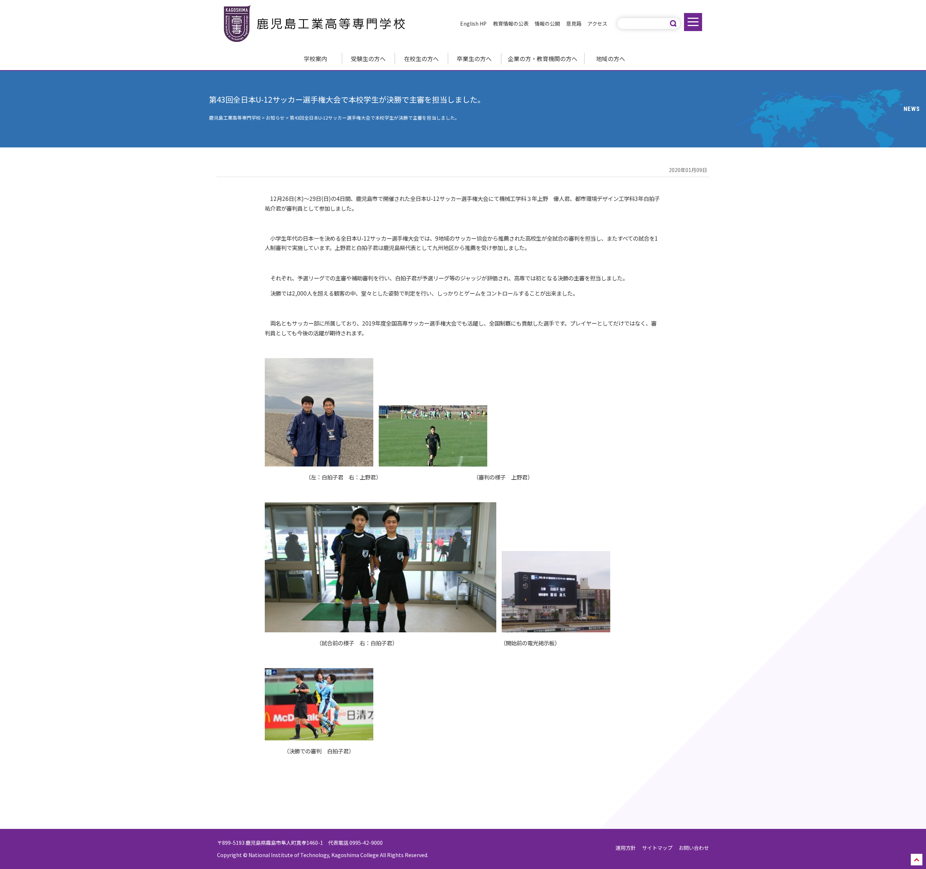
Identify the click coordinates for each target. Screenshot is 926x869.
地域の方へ (610, 58)
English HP (473, 23)
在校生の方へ (421, 58)
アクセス (597, 23)
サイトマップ (657, 847)
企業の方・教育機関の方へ (542, 58)
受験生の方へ (368, 58)
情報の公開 (547, 23)
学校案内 (315, 58)
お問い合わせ (694, 847)
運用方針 (626, 847)
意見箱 (573, 23)
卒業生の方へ (474, 58)
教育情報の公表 (510, 23)
